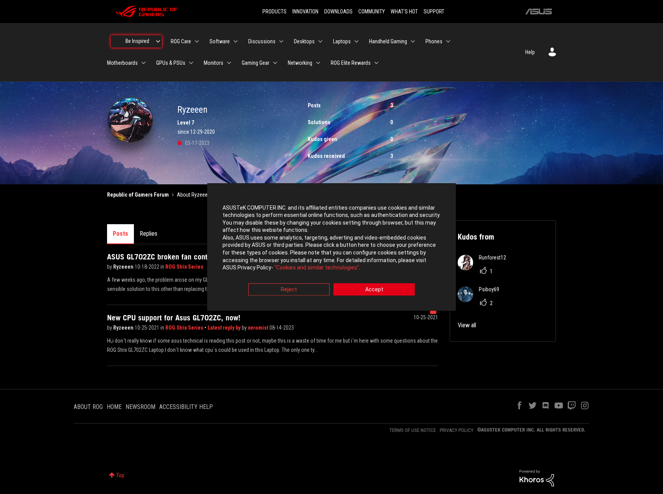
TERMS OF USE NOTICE (412, 430)
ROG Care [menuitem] (181, 41)
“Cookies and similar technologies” (316, 268)
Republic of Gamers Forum (138, 195)
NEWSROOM (140, 406)
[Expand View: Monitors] (229, 62)
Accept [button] (374, 289)
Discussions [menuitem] (261, 41)
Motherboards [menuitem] (122, 63)
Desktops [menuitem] (304, 41)
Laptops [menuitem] (342, 41)
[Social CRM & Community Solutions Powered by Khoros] (537, 477)
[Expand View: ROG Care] (197, 41)
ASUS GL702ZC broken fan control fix (166, 256)
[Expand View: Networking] (318, 62)
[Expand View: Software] (235, 41)
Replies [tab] (148, 233)
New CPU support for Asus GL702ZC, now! (174, 317)
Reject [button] (289, 289)
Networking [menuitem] (300, 63)
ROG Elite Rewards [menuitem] (351, 63)
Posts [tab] (120, 233)
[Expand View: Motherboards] (143, 62)
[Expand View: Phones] (448, 41)
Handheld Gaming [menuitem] (388, 41)
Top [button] (120, 475)
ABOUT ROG (88, 406)
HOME (114, 406)
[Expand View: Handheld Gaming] (413, 41)
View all (467, 325)
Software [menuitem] (219, 41)
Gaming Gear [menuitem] (255, 63)
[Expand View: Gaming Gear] (275, 62)
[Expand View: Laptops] (356, 41)
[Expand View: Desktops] (320, 41)
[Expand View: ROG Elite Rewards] (376, 62)
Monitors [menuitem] (213, 63)
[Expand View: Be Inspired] (158, 41)
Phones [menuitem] (434, 41)
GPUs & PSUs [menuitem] (170, 63)
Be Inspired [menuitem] (137, 41)
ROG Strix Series (184, 267)
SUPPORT (434, 11)
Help (530, 52)
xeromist (258, 328)
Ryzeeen (124, 267)
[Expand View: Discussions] (281, 41)
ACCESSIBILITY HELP (186, 406)
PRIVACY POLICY (456, 430)
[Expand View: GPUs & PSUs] (191, 62)
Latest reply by (225, 328)
